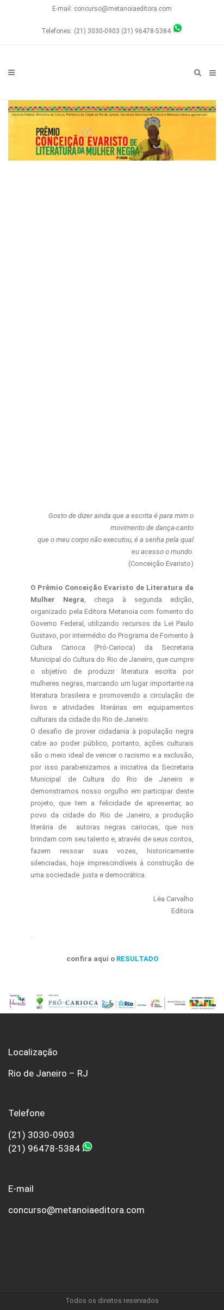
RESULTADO (137, 959)
